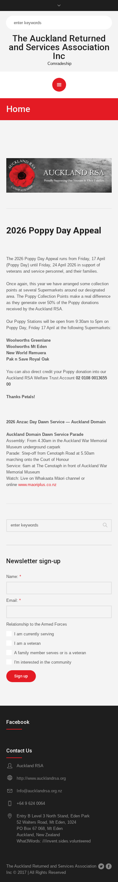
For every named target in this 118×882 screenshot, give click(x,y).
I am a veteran (27, 643)
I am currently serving (34, 634)
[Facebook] (108, 866)
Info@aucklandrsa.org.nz (39, 790)
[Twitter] (101, 866)
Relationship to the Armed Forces (36, 624)
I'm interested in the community (42, 662)
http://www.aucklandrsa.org (41, 778)
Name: (13, 576)
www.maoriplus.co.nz (37, 484)
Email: (13, 600)
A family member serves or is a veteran (50, 652)
